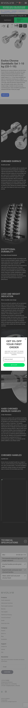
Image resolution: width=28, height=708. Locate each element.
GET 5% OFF (14, 365)
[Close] (25, 339)
